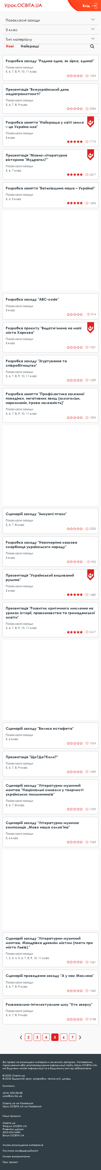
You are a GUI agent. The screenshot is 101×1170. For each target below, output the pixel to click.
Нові (10, 46)
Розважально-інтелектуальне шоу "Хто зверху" (49, 1004)
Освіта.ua (9, 1122)
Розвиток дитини (13, 1129)
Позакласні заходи (19, 67)
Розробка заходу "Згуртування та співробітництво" (36, 363)
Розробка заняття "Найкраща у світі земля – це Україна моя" (45, 124)
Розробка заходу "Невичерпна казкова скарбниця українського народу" (41, 544)
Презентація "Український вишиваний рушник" (40, 577)
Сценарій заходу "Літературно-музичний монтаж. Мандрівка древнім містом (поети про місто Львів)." (49, 942)
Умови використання (16, 1156)
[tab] (50, 20)
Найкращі (30, 46)
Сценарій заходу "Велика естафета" (40, 728)
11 (27, 71)
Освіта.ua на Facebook (18, 1103)
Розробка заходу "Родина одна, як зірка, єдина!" (50, 61)
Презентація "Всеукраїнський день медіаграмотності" (37, 91)
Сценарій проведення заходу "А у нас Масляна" (50, 975)
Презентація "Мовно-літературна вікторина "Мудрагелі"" (36, 157)
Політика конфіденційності (20, 1150)
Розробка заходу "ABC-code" (32, 299)
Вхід (86, 5)
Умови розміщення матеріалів (23, 1144)
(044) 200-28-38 (13, 1092)
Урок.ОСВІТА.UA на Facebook (22, 1106)
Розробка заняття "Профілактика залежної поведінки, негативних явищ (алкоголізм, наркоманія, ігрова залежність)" (45, 398)
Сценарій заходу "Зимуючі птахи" (36, 514)
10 (22, 71)
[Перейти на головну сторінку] (23, 5)
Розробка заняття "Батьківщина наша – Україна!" (50, 188)
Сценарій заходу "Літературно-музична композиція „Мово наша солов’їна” (42, 824)
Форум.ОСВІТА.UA (15, 1126)
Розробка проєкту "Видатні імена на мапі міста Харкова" (43, 330)
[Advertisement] (50, 251)
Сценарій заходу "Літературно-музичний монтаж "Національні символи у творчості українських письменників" (44, 789)
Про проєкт (10, 1162)
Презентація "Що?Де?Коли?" (32, 757)
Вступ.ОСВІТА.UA (13, 1135)
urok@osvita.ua (12, 1095)
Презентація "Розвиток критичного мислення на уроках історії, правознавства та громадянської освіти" (50, 612)
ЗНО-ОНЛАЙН (11, 1132)
